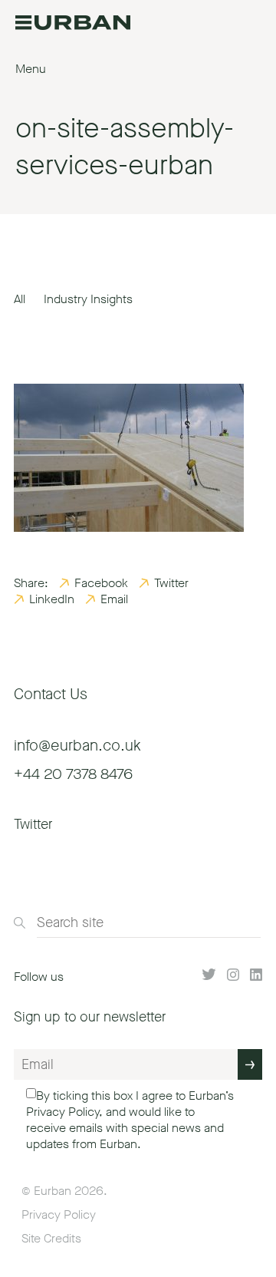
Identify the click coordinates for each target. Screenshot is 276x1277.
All (19, 299)
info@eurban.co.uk (77, 745)
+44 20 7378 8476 (73, 774)
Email (114, 599)
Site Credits (51, 1238)
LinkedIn (51, 599)
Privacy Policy (62, 1112)
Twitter (171, 583)
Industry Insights (88, 299)
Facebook (101, 583)
